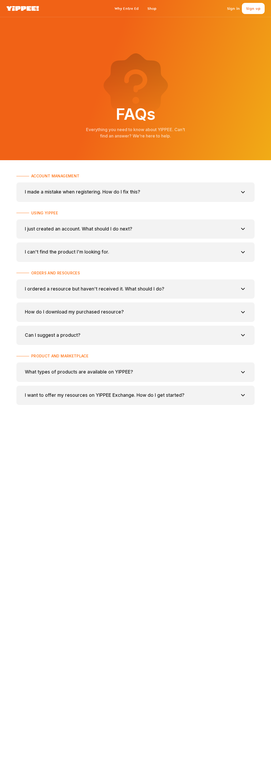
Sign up (253, 8)
